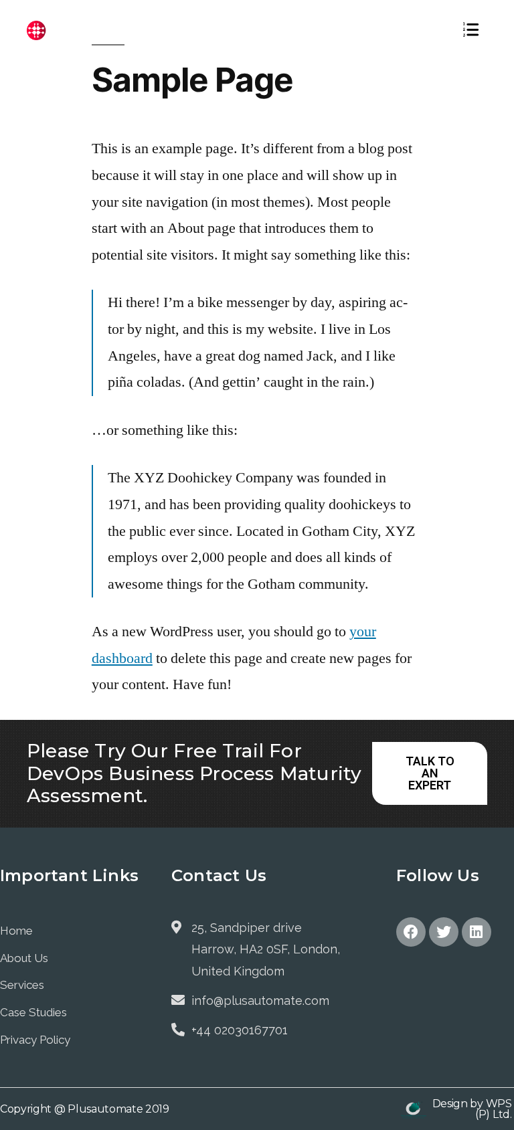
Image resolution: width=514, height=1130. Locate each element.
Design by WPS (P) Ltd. (472, 1109)
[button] (429, 773)
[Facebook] (411, 932)
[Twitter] (443, 932)
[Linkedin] (476, 932)
